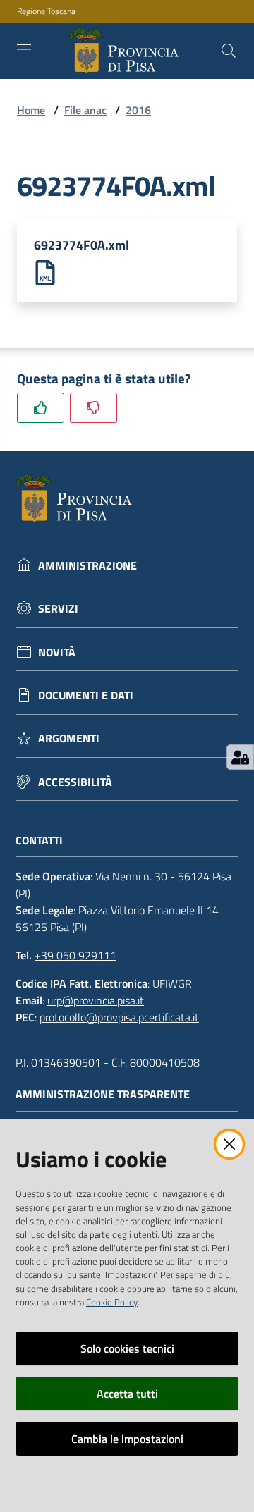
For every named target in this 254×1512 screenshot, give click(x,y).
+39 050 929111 (75, 955)
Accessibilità (75, 782)
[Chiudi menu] (203, 28)
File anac (85, 110)
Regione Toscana (46, 11)
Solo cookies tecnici (127, 1348)
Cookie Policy (112, 1302)
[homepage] (126, 50)
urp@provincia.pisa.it (95, 1000)
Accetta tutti (127, 1393)
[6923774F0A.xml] (45, 271)
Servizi (58, 608)
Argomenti (68, 738)
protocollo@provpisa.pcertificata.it (119, 1017)
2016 (138, 110)
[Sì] (40, 408)
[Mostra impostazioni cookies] (240, 757)
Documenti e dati (85, 695)
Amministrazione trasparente (103, 1094)
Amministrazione (87, 565)
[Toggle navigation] (24, 49)
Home (31, 110)
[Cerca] (228, 50)
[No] (93, 408)
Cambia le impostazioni (127, 1438)
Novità (56, 652)
